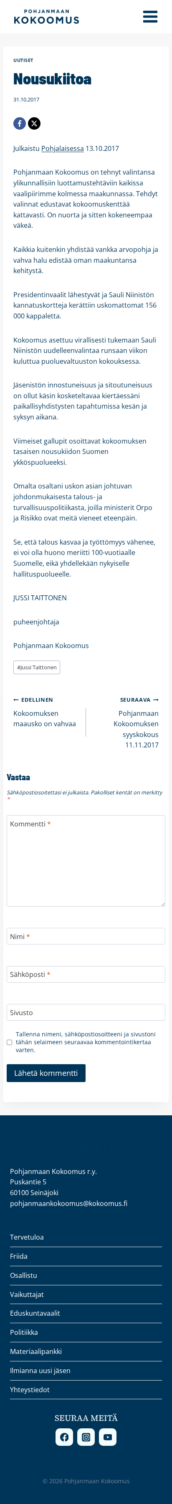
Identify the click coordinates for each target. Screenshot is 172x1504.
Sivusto (21, 1012)
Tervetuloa (27, 1237)
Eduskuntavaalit (35, 1313)
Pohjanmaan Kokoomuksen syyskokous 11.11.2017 (136, 723)
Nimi (20, 936)
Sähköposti (30, 974)
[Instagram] (86, 1437)
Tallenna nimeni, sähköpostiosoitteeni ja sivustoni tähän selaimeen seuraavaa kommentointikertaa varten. (86, 1042)
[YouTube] (107, 1437)
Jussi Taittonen (37, 667)
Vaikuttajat (27, 1294)
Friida (19, 1256)
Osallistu (23, 1275)
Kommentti (30, 824)
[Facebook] (19, 123)
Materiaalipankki (36, 1351)
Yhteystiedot (30, 1389)
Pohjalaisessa (62, 148)
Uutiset (23, 60)
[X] (34, 123)
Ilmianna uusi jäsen (40, 1370)
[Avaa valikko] (150, 16)
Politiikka (24, 1332)
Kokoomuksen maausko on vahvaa (44, 712)
